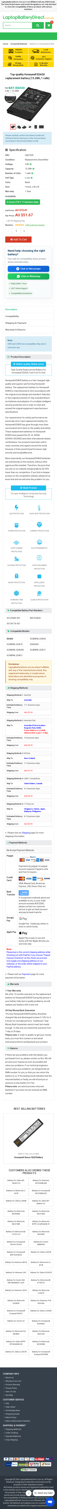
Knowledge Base (13, 1410)
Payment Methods (13, 1436)
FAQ (7, 1403)
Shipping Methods (13, 1429)
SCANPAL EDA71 (38, 650)
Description (11, 309)
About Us (10, 1377)
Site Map (9, 1395)
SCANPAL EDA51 (15, 655)
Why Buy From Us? (13, 1381)
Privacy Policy (11, 1388)
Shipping (26, 833)
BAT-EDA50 (35, 618)
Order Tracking (12, 1433)
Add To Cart (20, 239)
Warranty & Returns (15, 329)
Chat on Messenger (30, 268)
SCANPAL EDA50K (15, 650)
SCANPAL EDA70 (15, 644)
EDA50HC (34, 644)
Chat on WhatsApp (30, 276)
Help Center (10, 1407)
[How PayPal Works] (12, 1464)
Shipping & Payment (15, 323)
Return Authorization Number (18, 1421)
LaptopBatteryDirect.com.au (28, 17)
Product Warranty (13, 1384)
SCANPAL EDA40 (38, 639)
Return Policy (11, 1417)
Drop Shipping (12, 1440)
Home (5, 44)
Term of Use (11, 1391)
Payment (26, 974)
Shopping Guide (12, 1414)
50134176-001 (13, 623)
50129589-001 (13, 618)
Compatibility (12, 316)
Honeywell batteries (19, 44)
